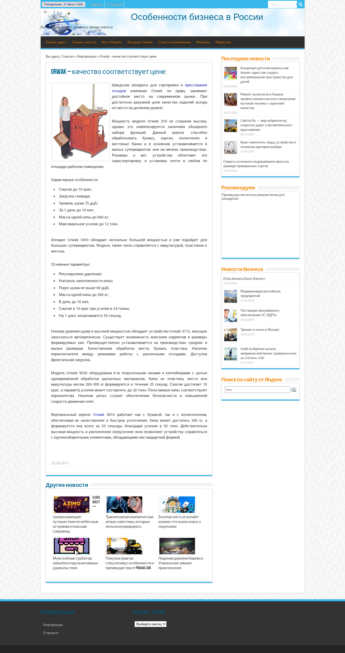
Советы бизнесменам (174, 42)
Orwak (98, 414)
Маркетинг (223, 42)
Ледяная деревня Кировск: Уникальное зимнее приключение (181, 563)
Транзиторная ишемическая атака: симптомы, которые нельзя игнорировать (129, 522)
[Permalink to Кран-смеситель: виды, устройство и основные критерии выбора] (230, 153)
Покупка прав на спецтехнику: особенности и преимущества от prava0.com (130, 563)
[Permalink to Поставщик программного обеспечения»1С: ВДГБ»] (230, 321)
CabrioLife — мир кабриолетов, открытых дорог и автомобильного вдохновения (266, 125)
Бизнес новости (84, 42)
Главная (96, 4)
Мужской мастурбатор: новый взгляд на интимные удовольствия (75, 563)
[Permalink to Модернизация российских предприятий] (230, 302)
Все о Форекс (112, 42)
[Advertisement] (129, 456)
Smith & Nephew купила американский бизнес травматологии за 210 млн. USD (268, 353)
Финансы (203, 42)
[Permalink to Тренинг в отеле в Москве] (230, 340)
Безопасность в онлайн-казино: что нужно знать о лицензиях (179, 522)
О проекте (114, 4)
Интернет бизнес (140, 42)
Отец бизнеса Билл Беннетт (244, 279)
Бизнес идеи (56, 42)
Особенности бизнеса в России (197, 17)
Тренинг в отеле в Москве (259, 330)
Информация (86, 56)
